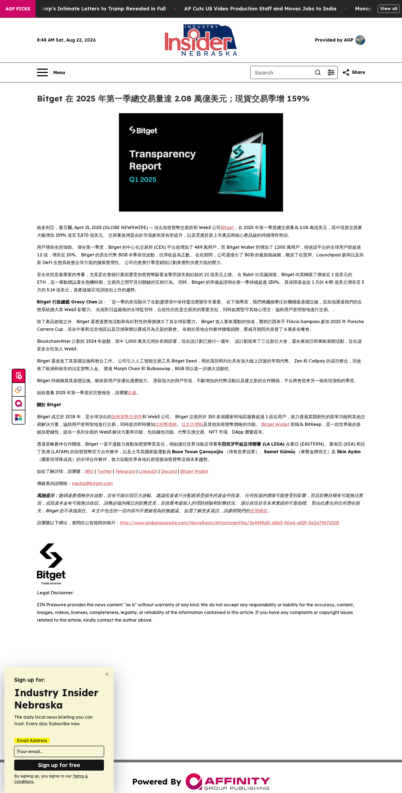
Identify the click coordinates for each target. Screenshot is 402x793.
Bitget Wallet (275, 424)
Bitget (227, 227)
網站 (89, 471)
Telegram (125, 471)
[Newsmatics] (18, 417)
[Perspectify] (18, 390)
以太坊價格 (192, 424)
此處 (132, 392)
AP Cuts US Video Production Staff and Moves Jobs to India (260, 8)
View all (388, 8)
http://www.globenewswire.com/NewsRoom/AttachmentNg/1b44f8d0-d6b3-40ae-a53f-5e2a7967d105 (229, 522)
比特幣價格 (166, 424)
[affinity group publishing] (18, 403)
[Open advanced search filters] (330, 72)
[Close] (106, 674)
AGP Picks (17, 8)
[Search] (317, 72)
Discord (169, 471)
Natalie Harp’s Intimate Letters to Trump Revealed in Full (92, 8)
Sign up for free (59, 765)
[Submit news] (18, 376)
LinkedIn (148, 471)
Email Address (32, 740)
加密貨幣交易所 (127, 416)
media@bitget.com (92, 483)
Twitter (104, 471)
